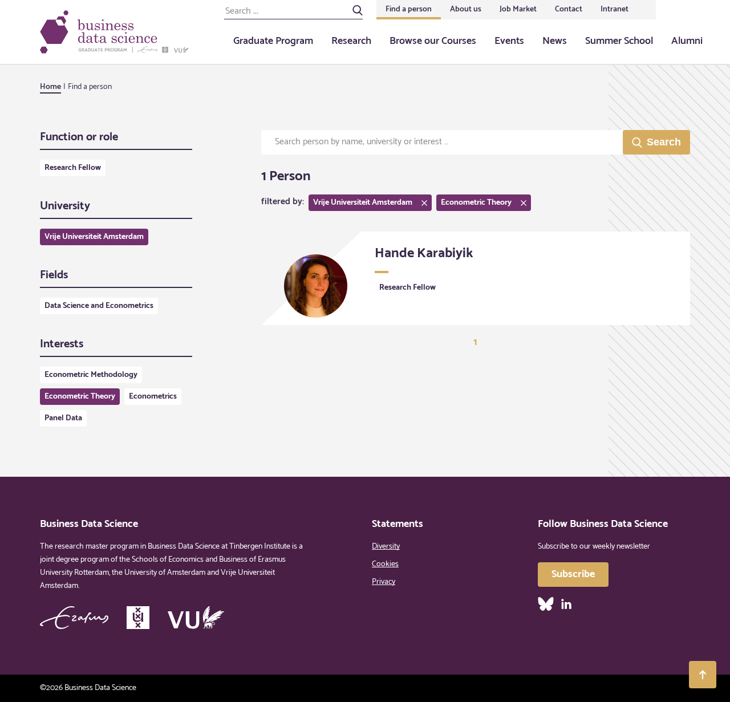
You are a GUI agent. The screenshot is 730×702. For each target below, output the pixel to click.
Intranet (614, 9)
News (554, 41)
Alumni (687, 41)
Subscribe (573, 574)
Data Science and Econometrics (98, 306)
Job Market (518, 9)
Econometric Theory (79, 396)
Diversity (386, 546)
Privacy (383, 582)
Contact (568, 9)
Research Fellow (72, 168)
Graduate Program (273, 41)
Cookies (385, 564)
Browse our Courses (433, 41)
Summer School (619, 41)
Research (351, 41)
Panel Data (63, 418)
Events (509, 41)
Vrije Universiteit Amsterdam (94, 237)
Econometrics (153, 396)
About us (465, 9)
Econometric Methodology (90, 375)
